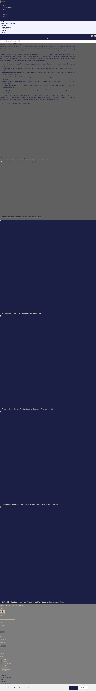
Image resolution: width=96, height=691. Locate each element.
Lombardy (3, 639)
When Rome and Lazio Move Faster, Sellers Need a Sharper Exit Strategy (30, 504)
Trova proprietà (6, 663)
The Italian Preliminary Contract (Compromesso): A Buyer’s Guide (21, 216)
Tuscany (2, 642)
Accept (73, 687)
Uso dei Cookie (6, 671)
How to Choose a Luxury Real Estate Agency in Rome (17, 158)
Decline (83, 687)
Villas (2, 656)
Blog (4, 16)
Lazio (1, 636)
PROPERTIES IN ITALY (7, 7)
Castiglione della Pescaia (7, 619)
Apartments (3, 650)
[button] (48, 20)
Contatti (4, 667)
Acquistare (5, 659)
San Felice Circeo (5, 629)
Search (5, 14)
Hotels (2, 653)
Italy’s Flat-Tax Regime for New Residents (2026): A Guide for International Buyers (33, 602)
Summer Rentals (7, 11)
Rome (1, 622)
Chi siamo (5, 665)
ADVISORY (5, 13)
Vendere (4, 661)
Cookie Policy (63, 687)
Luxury (5, 9)
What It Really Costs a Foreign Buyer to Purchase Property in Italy (27, 409)
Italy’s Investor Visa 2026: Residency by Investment (21, 313)
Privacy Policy (6, 669)
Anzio (2, 615)
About (4, 5)
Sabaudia (2, 625)
